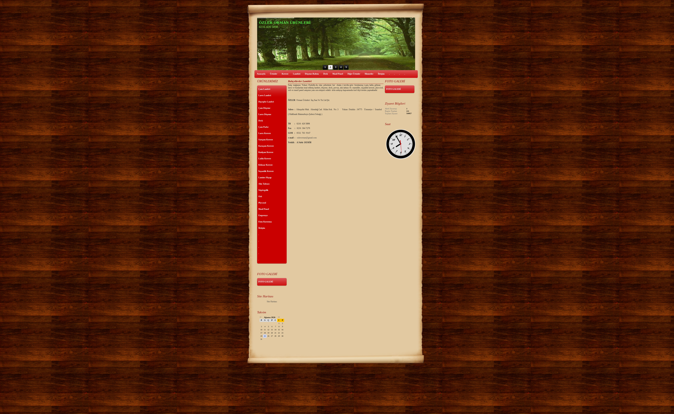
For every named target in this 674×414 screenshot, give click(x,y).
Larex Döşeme (264, 114)
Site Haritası (272, 301)
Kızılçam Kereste (265, 152)
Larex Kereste (264, 133)
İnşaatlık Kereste (266, 171)
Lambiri (296, 74)
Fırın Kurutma (265, 222)
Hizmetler (369, 74)
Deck (325, 74)
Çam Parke (263, 127)
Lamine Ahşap (265, 177)
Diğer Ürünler (354, 74)
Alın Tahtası (263, 184)
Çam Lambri (264, 89)
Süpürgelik (263, 190)
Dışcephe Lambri (266, 102)
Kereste (285, 74)
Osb (260, 196)
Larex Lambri (264, 95)
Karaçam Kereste (266, 146)
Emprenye (263, 215)
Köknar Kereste (265, 165)
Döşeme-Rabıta (312, 74)
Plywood (262, 203)
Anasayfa (261, 74)
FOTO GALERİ (265, 282)
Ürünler (273, 74)
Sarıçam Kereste (265, 139)
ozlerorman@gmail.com (307, 137)
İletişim (381, 74)
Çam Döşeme (264, 108)
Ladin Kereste (264, 158)
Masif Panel (337, 74)
